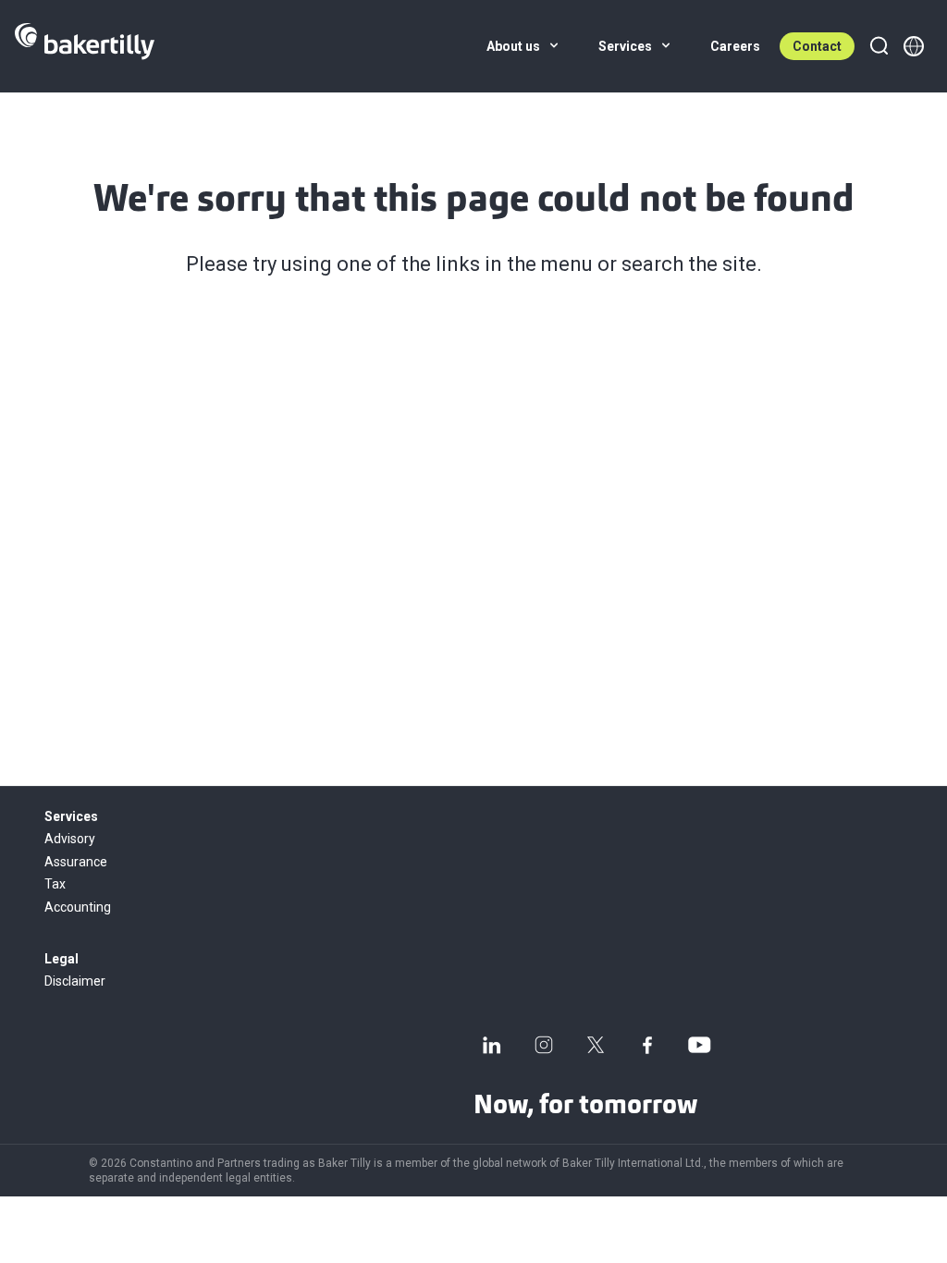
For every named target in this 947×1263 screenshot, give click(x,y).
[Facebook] (647, 1044)
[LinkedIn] (492, 1044)
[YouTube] (699, 1044)
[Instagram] (543, 1044)
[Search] (878, 46)
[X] (595, 1044)
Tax (55, 884)
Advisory (69, 838)
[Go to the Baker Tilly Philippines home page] (84, 46)
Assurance (75, 861)
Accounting (77, 907)
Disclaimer (74, 981)
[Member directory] (914, 46)
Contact (817, 46)
